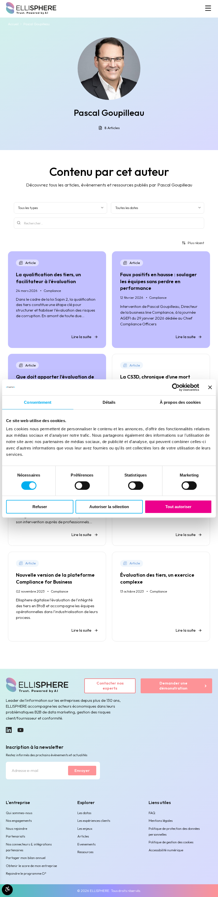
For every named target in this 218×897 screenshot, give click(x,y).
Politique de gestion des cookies (171, 842)
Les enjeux (84, 828)
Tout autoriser (178, 506)
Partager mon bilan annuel (25, 858)
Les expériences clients (93, 820)
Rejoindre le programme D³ (26, 873)
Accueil (13, 24)
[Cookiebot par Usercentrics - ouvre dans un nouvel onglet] (176, 387)
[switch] (82, 485)
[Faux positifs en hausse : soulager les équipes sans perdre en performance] (161, 300)
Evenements (86, 844)
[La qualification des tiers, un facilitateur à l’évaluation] (57, 300)
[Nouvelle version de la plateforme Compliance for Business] (57, 596)
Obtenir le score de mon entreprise (31, 866)
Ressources (85, 852)
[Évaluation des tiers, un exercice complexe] (161, 596)
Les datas (84, 813)
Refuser (39, 506)
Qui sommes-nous (19, 813)
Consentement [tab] (37, 402)
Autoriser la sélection (109, 506)
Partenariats (15, 836)
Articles (83, 836)
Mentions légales (161, 820)
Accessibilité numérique (166, 850)
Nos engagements (19, 820)
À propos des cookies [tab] (180, 402)
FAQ (152, 813)
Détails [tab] (109, 402)
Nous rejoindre (16, 828)
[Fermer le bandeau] (210, 387)
